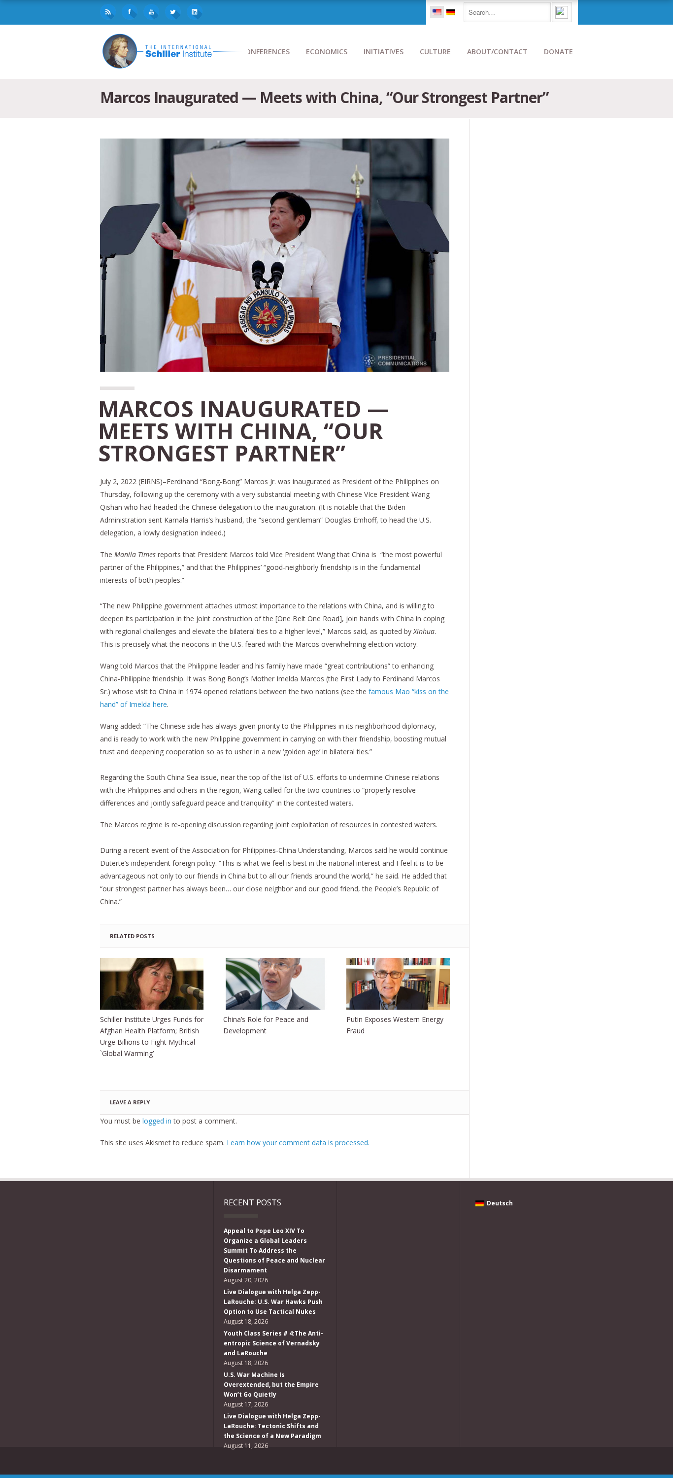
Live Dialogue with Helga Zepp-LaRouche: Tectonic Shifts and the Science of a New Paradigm (272, 1426)
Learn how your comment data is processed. (298, 1142)
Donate (558, 51)
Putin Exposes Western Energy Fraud (394, 1025)
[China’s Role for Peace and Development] (275, 984)
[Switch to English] (437, 12)
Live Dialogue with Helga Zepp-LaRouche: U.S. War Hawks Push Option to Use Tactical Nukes (273, 1302)
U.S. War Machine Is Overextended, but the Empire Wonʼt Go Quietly (271, 1385)
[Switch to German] (451, 12)
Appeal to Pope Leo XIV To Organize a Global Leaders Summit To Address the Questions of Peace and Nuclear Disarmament (274, 1250)
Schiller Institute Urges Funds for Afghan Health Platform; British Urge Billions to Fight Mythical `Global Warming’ (151, 1036)
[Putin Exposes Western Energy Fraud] (398, 984)
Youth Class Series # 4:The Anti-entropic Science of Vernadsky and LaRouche (273, 1343)
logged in (156, 1121)
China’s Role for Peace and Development (265, 1025)
